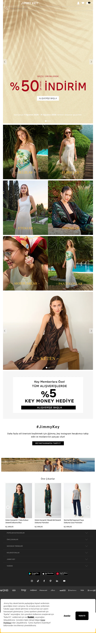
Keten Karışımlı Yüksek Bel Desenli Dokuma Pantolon (48, 521)
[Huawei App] (62, 573)
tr (92, 3)
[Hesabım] (78, 3)
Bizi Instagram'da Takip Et (48, 443)
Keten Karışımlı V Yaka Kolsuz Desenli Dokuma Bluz (17, 521)
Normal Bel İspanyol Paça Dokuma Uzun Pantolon (74, 521)
